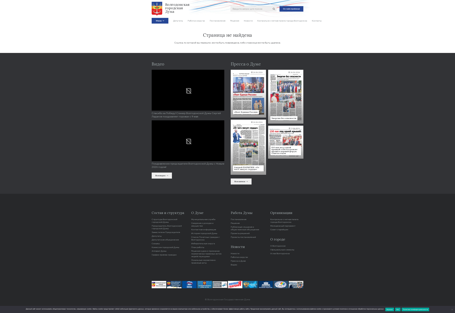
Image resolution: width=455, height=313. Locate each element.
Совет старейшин (279, 229)
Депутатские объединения (165, 240)
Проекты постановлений (243, 237)
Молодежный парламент (283, 226)
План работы (197, 247)
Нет (397, 309)
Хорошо (390, 309)
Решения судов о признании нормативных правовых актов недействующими (206, 253)
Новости (235, 253)
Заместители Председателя (166, 232)
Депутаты (157, 236)
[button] (163, 21)
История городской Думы (204, 233)
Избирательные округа (203, 243)
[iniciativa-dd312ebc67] (220, 284)
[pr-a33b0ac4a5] (250, 284)
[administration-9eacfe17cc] (159, 284)
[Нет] (452, 309)
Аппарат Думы (159, 251)
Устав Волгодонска (280, 253)
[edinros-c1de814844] (189, 284)
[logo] (157, 9)
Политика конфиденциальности (415, 309)
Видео (234, 264)
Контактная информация (203, 229)
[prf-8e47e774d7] (265, 284)
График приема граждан (164, 255)
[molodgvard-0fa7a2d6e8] (235, 284)
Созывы (156, 243)
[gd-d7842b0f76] (204, 284)
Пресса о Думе (238, 261)
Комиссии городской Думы (165, 247)
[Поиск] (274, 9)
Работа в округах (239, 257)
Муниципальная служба (203, 219)
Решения (235, 223)
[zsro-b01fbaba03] (296, 284)
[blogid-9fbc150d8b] (174, 284)
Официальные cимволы (282, 249)
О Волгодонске (278, 246)
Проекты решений (240, 233)
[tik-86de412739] (280, 284)
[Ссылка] (248, 93)
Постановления (238, 219)
